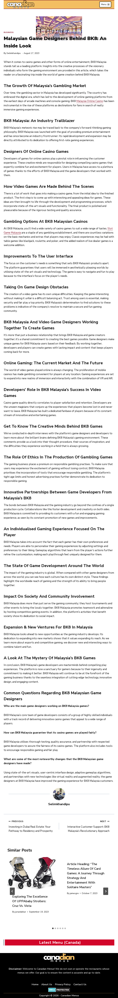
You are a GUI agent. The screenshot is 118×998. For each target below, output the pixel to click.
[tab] (53, 928)
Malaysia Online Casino (89, 101)
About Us (46, 984)
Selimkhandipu (14, 53)
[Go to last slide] (12, 891)
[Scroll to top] (112, 986)
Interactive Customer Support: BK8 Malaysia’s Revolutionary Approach (88, 826)
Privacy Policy (63, 984)
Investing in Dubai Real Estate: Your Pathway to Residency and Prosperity (31, 826)
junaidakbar (20, 911)
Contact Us (79, 984)
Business (9, 32)
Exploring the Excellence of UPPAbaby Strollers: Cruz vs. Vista (30, 901)
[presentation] (31, 873)
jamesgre (74, 893)
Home (35, 984)
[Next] (105, 891)
